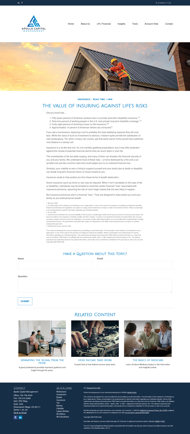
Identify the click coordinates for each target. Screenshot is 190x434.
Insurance (60, 400)
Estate (59, 397)
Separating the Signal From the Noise (42, 361)
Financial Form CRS (93, 388)
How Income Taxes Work (95, 360)
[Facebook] (22, 2)
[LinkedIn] (18, 2)
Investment (61, 394)
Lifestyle (60, 408)
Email (100, 258)
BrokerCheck (131, 392)
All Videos (60, 413)
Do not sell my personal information (137, 412)
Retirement (61, 391)
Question (22, 276)
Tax (58, 402)
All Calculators (62, 416)
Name (21, 258)
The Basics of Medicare (148, 360)
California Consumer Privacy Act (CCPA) (153, 410)
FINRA (157, 421)
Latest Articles (62, 411)
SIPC (163, 421)
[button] (85, 24)
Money (59, 405)
